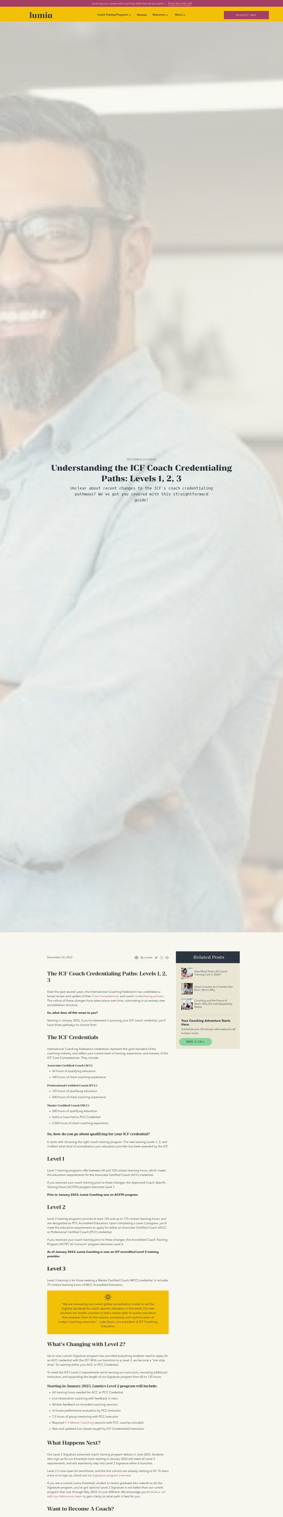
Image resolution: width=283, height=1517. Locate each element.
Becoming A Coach (141, 459)
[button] (114, 15)
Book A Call (195, 1042)
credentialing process (149, 996)
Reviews (142, 15)
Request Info (246, 15)
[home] (40, 15)
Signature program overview (112, 1475)
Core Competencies (105, 996)
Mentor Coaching (82, 1422)
